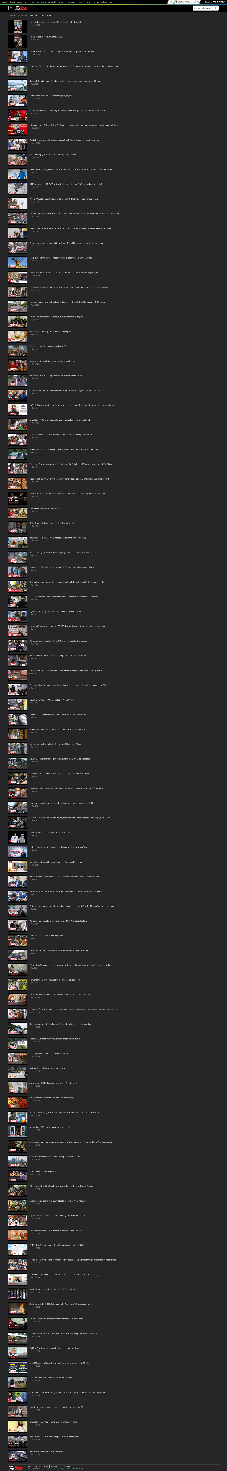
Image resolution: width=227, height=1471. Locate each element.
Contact (38, 1466)
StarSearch (72, 2)
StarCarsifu (62, 2)
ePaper (4, 2)
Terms (45, 1466)
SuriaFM (104, 2)
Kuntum (96, 2)
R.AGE (26, 2)
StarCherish (52, 2)
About (30, 1466)
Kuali (89, 2)
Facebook (66, 1466)
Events (19, 2)
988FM (111, 2)
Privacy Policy (55, 1466)
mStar (33, 2)
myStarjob (81, 2)
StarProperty (41, 2)
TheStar (12, 2)
